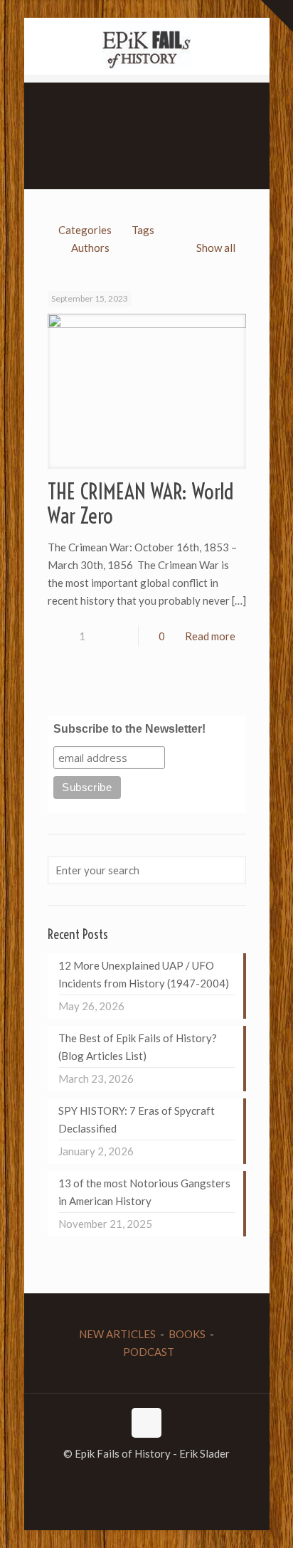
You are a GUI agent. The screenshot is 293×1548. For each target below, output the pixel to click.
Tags (143, 229)
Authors (90, 247)
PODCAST (148, 1351)
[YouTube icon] (147, 1478)
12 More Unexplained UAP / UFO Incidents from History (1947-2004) (143, 974)
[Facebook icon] (117, 1478)
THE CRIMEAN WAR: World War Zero (140, 503)
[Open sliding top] (277, 16)
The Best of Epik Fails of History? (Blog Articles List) (137, 1047)
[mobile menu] (19, 21)
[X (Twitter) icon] (132, 1478)
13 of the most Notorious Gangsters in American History (144, 1192)
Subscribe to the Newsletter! (129, 729)
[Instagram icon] (161, 1478)
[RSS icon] (176, 1478)
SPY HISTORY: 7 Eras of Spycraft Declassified (136, 1119)
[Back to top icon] (146, 1423)
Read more (210, 636)
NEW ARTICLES (117, 1333)
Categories (85, 229)
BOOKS (187, 1333)
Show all (215, 247)
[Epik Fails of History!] (147, 46)
